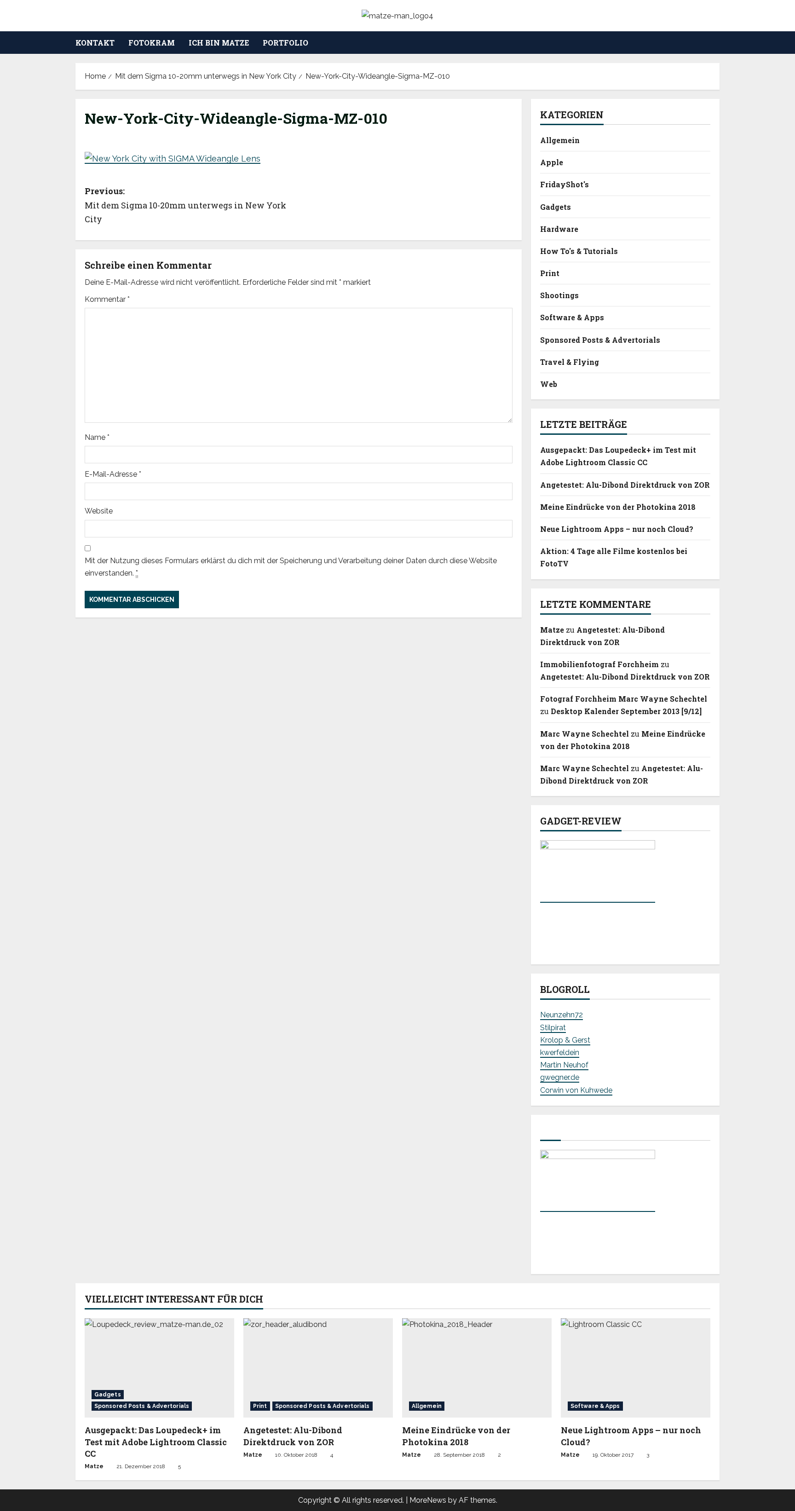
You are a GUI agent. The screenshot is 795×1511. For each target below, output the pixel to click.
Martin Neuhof (564, 1065)
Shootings (559, 295)
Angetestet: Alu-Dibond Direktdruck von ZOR (625, 485)
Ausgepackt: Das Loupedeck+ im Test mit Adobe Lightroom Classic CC (156, 1441)
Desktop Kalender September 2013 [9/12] (626, 711)
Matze (552, 629)
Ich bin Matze (219, 42)
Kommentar (107, 299)
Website (99, 511)
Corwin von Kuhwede (576, 1090)
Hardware (559, 229)
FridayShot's (564, 184)
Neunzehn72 (561, 1014)
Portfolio (285, 42)
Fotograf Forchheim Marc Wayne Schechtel (623, 699)
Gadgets (555, 207)
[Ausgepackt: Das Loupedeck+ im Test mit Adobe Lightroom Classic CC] (159, 1368)
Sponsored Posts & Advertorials (600, 340)
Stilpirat (553, 1027)
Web (548, 384)
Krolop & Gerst (565, 1040)
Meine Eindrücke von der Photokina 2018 (618, 507)
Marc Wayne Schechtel (584, 733)
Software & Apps (572, 317)
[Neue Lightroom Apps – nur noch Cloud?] (635, 1368)
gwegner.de (559, 1077)
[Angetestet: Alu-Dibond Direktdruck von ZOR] (318, 1368)
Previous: (185, 205)
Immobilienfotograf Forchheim (599, 664)
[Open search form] (717, 43)
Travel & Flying (569, 362)
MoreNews (427, 1500)
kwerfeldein (559, 1052)
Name (97, 437)
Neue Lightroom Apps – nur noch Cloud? (616, 529)
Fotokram (151, 42)
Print (549, 273)
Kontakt (95, 42)
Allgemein (560, 140)
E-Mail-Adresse (113, 474)
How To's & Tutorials (579, 251)
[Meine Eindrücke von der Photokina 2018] (477, 1368)
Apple (551, 162)
